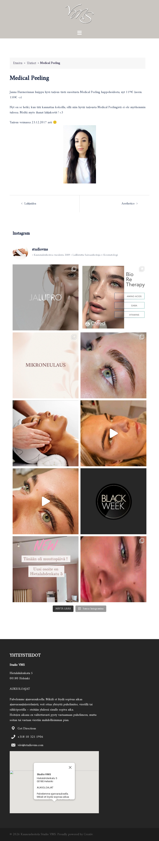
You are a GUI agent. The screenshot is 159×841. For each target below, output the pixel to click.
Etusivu (17, 63)
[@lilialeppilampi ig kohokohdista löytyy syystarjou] (113, 365)
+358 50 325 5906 (30, 737)
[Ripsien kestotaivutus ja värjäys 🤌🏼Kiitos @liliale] (113, 569)
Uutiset (31, 63)
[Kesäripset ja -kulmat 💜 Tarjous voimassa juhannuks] (46, 501)
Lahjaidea (30, 203)
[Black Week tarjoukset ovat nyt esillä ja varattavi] (113, 501)
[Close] (70, 767)
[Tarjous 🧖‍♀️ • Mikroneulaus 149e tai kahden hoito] (46, 433)
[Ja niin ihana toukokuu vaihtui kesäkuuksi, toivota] (113, 433)
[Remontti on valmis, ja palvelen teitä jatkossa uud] (46, 569)
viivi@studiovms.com (30, 745)
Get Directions (27, 728)
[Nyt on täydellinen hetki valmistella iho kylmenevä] (113, 297)
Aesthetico (128, 203)
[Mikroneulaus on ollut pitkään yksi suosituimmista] (46, 365)
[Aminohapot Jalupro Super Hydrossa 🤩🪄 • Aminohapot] (46, 297)
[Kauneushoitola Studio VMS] (79, 15)
